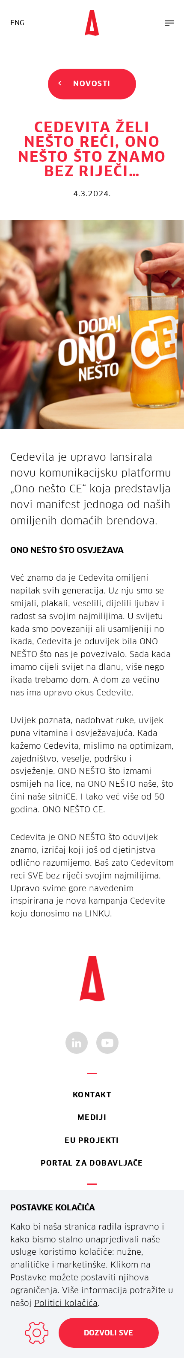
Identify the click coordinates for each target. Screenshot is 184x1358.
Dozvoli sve (108, 1333)
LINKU (97, 913)
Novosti (91, 83)
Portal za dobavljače (92, 1163)
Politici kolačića (66, 1303)
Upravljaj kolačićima (36, 1333)
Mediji (92, 1117)
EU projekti (92, 1140)
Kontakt (92, 1094)
